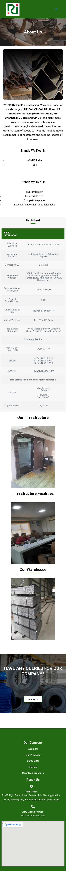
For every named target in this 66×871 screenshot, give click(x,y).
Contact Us (33, 761)
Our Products (33, 755)
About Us (33, 749)
